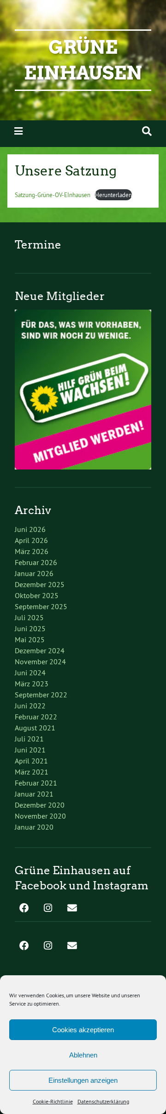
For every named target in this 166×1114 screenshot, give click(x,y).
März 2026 (31, 551)
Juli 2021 (29, 738)
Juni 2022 (30, 705)
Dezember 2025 (40, 584)
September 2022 (41, 694)
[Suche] (147, 131)
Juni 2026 (30, 529)
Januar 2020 (34, 826)
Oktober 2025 (37, 595)
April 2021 (31, 760)
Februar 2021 (36, 782)
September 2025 (41, 606)
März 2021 (31, 771)
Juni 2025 (30, 628)
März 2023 (31, 683)
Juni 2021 (30, 749)
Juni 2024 (30, 672)
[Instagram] (48, 908)
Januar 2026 (34, 573)
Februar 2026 (36, 562)
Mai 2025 (30, 639)
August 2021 (35, 727)
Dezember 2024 (40, 650)
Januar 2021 (34, 793)
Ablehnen (83, 1055)
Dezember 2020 (40, 804)
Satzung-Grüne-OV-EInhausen (52, 194)
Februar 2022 (36, 716)
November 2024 (40, 661)
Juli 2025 (29, 617)
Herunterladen (113, 194)
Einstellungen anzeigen (83, 1080)
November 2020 (40, 815)
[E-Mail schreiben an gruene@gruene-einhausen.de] (72, 908)
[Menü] (18, 131)
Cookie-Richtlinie (53, 1101)
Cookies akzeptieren (83, 1030)
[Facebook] (24, 908)
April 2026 (31, 540)
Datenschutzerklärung (103, 1101)
